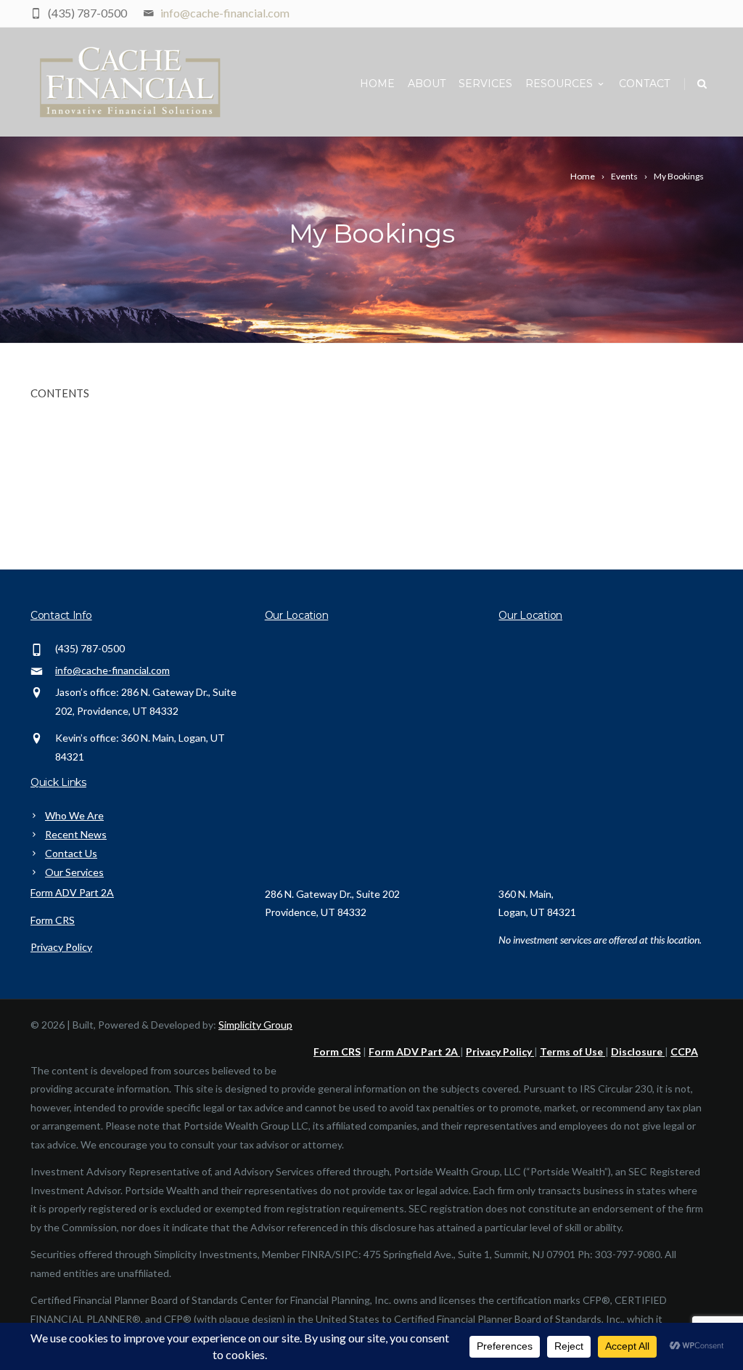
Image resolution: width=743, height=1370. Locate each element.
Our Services (74, 872)
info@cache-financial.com (225, 13)
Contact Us (71, 853)
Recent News (76, 834)
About (427, 83)
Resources (559, 83)
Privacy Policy (61, 947)
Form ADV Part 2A (72, 892)
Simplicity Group (255, 1024)
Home (377, 83)
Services (485, 83)
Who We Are (74, 815)
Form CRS (52, 920)
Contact (644, 83)
